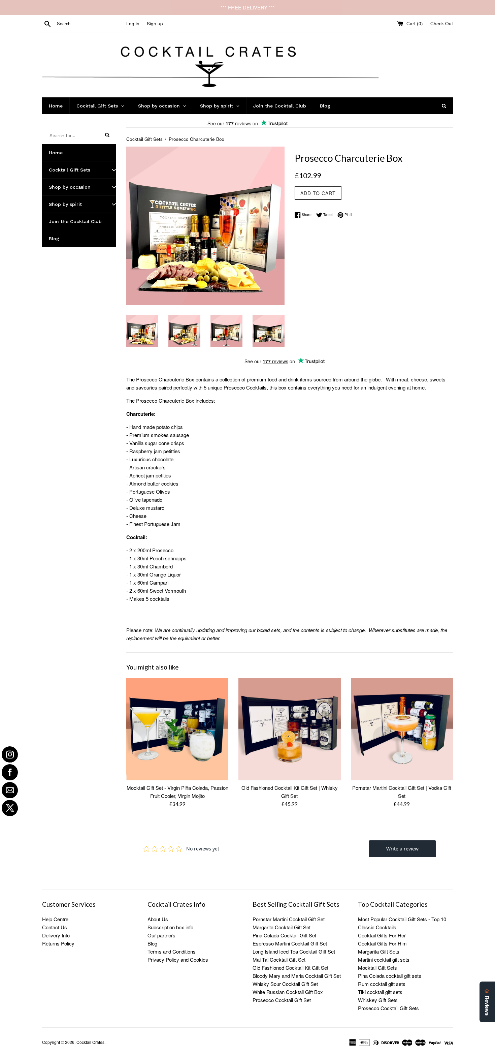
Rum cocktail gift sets (381, 983)
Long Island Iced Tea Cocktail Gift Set (294, 951)
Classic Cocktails (377, 927)
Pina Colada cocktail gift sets (389, 975)
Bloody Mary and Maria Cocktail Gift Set (297, 975)
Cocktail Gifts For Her (382, 935)
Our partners (161, 935)
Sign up (155, 23)
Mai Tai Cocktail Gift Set (279, 959)
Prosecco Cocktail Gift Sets (388, 1008)
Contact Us (54, 927)
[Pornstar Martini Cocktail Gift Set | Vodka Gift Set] (402, 729)
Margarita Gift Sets (378, 951)
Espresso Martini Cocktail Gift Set (290, 943)
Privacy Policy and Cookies (177, 959)
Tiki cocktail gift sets (380, 991)
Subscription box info (170, 927)
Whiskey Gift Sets (378, 999)
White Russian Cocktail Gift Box (288, 991)
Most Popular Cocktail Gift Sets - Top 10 (402, 919)
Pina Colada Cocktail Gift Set (284, 935)
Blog (152, 943)
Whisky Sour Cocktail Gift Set (285, 983)
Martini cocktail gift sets (383, 959)
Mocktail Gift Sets (377, 967)
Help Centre (55, 919)
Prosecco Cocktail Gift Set (282, 999)
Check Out (441, 23)
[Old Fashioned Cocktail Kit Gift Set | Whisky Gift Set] (289, 729)
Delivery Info (56, 935)
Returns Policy (58, 943)
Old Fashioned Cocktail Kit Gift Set (290, 967)
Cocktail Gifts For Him (382, 943)
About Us (157, 919)
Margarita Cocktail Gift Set (281, 927)
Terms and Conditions (171, 951)
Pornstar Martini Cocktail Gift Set (289, 919)
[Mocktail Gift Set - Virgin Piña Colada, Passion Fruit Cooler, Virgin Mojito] (177, 729)
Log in (132, 23)
